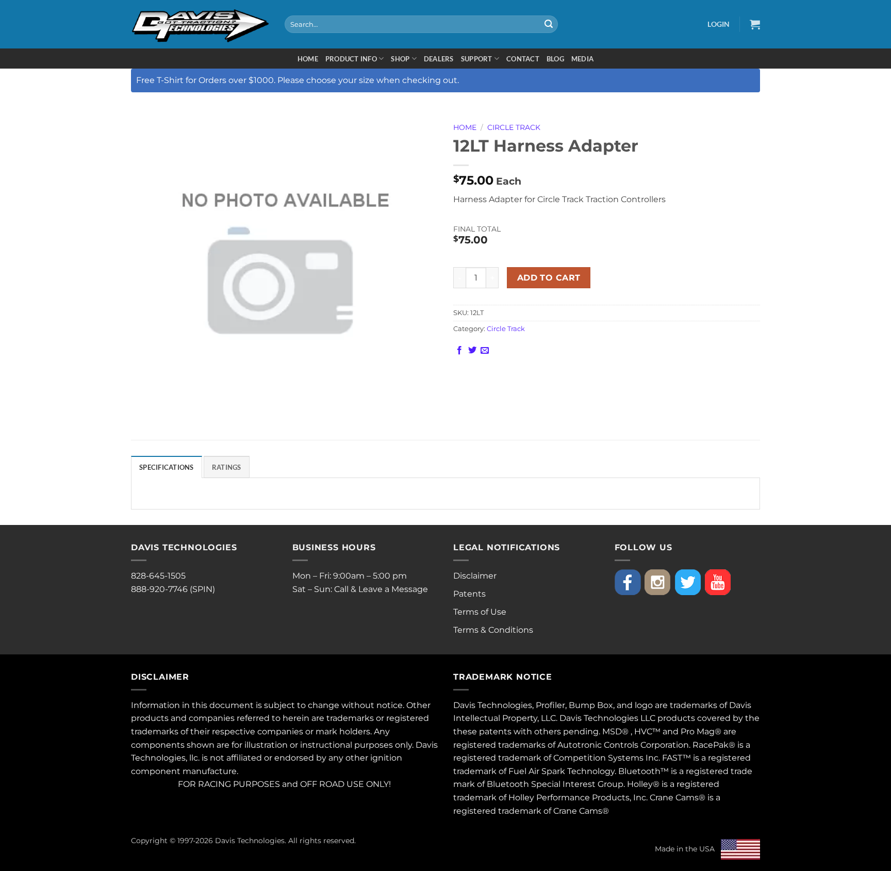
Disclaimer (475, 576)
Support (476, 59)
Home (308, 59)
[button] (718, 24)
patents (495, 731)
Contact (522, 59)
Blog (555, 59)
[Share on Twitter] (472, 350)
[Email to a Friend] (485, 350)
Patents (469, 594)
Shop (400, 59)
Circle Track (513, 127)
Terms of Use (479, 612)
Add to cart (549, 278)
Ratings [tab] (226, 467)
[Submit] (548, 24)
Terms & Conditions (493, 630)
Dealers (439, 59)
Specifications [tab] (166, 467)
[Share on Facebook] (459, 350)
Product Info (351, 59)
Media (582, 59)
